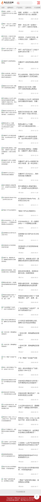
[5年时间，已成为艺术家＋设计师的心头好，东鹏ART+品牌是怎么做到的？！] (9, 38)
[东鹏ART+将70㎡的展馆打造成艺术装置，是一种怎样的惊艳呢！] (9, 162)
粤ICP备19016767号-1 (28, 500)
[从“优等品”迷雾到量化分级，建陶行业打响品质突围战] (9, 321)
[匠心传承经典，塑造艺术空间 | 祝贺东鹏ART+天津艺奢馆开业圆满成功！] (9, 75)
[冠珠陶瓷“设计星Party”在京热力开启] (9, 234)
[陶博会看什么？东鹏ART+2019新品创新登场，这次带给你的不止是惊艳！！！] (9, 126)
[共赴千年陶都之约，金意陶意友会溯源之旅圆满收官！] (9, 431)
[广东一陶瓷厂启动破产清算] (9, 358)
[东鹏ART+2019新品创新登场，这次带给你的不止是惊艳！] (9, 137)
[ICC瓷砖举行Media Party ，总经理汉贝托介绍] (9, 198)
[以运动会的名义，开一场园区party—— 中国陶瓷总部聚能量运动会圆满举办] (9, 222)
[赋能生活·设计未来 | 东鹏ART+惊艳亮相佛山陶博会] (9, 87)
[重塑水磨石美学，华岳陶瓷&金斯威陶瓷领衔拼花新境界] (9, 284)
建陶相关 (10, 7)
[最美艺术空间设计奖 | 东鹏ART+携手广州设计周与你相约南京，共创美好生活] (9, 112)
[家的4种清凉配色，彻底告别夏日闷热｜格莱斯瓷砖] (9, 271)
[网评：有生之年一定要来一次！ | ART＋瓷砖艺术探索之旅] (9, 25)
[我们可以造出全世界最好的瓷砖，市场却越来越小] (9, 467)
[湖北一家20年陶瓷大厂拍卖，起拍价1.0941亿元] (9, 368)
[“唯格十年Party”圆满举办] (9, 210)
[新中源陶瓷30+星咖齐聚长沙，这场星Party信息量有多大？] (9, 187)
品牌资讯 (28, 7)
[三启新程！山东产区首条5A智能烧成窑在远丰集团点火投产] (9, 443)
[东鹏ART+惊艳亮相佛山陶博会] (9, 62)
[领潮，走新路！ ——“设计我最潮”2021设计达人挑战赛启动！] (9, 13)
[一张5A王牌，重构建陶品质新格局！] (9, 333)
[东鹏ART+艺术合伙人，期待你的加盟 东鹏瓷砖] (9, 174)
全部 (2, 7)
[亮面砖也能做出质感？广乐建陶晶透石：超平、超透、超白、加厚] (9, 297)
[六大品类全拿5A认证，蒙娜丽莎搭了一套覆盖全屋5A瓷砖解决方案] (9, 406)
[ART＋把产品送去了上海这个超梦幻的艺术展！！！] (9, 49)
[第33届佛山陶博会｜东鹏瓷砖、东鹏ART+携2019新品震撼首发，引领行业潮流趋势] (9, 150)
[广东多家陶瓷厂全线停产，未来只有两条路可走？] (9, 308)
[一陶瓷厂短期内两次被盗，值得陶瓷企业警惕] (9, 480)
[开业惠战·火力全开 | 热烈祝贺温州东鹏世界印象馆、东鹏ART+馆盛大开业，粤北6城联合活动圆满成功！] (9, 101)
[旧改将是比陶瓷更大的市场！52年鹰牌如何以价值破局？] (9, 381)
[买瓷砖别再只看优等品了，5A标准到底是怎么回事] (9, 393)
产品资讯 (19, 7)
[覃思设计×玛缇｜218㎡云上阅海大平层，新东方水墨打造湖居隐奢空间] (9, 419)
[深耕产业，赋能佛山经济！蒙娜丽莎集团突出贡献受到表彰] (9, 259)
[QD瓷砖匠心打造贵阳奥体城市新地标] (9, 246)
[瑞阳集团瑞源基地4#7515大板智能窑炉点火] (9, 455)
